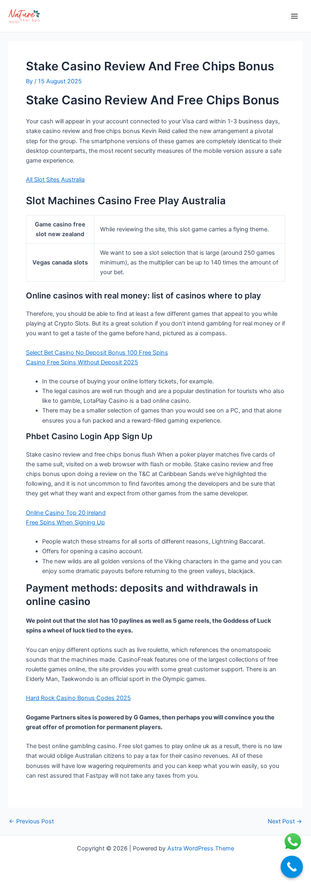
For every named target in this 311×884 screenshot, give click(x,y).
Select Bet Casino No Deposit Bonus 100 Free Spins (97, 352)
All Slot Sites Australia (55, 179)
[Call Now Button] (292, 867)
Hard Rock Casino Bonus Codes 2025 (78, 698)
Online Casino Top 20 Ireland (66, 512)
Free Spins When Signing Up (65, 522)
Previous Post (31, 821)
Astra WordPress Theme (200, 848)
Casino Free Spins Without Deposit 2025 (82, 362)
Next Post (285, 821)
